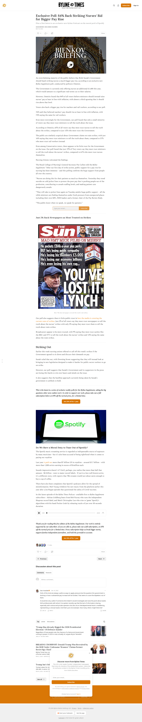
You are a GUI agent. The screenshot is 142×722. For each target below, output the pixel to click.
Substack (61, 718)
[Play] (39, 513)
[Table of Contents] (2, 361)
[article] (71, 633)
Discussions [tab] (50, 621)
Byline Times (44, 636)
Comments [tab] (40, 573)
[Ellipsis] (105, 590)
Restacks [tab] (48, 573)
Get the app (80, 713)
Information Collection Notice (70, 688)
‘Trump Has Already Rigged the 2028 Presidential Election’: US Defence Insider (58, 628)
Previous (43, 559)
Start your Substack (66, 713)
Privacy (74, 708)
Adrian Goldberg (52, 27)
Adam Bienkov (40, 27)
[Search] (114, 5)
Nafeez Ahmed (48, 656)
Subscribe (126, 5)
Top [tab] (38, 621)
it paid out (48, 462)
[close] (89, 653)
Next (100, 559)
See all (39, 679)
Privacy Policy (85, 688)
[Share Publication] (118, 5)
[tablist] (44, 573)
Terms (80, 708)
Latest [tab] (43, 621)
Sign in (136, 5)
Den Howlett (44, 590)
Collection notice (88, 708)
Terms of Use (80, 686)
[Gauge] (103, 513)
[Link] (33, 217)
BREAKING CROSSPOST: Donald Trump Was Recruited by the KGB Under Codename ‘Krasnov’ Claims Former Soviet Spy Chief (62, 647)
